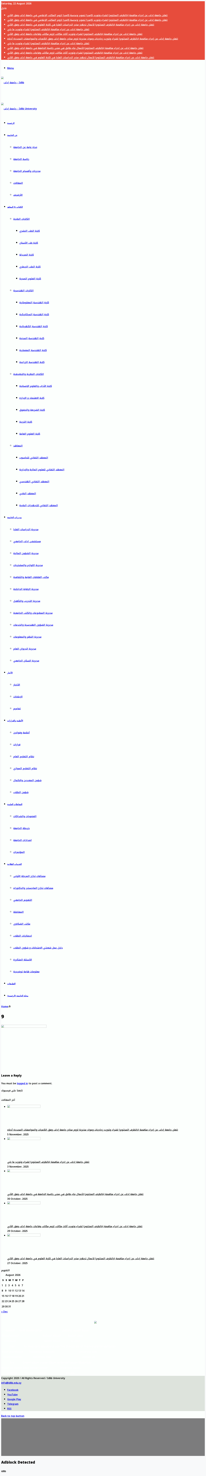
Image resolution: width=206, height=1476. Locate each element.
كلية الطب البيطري (30, 266)
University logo (88, 1351)
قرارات (16, 744)
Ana (12, 1362)
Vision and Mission (12, 1351)
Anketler (12, 1373)
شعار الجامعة (75, 1335)
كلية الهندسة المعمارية (33, 350)
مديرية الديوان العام (24, 648)
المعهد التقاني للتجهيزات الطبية (38, 505)
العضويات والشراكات (24, 816)
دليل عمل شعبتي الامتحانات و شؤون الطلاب (38, 947)
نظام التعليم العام (23, 756)
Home (4, 1006)
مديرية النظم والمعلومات (27, 637)
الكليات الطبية (21, 219)
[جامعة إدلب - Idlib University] (15, 94)
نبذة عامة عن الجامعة (25, 147)
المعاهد (18, 445)
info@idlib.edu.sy (11, 1383)
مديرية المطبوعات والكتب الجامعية (33, 613)
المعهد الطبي (27, 493)
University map (42, 1357)
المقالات (18, 183)
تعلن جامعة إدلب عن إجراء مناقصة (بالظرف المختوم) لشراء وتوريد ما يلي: (48, 29)
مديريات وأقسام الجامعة (27, 171)
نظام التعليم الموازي (25, 768)
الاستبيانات (10, 1340)
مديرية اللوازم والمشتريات (28, 565)
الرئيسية (10, 123)
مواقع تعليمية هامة (30, 1330)
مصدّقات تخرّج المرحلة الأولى (29, 876)
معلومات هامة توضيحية (26, 971)
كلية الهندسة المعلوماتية (34, 302)
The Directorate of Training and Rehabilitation (88, 1346)
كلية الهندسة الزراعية (31, 362)
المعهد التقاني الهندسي (34, 481)
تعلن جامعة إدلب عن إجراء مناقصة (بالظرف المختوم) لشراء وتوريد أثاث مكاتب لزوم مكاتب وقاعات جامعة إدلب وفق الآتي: (75, 34)
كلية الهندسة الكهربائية (33, 326)
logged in (22, 1083)
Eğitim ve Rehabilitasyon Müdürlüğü (70, 1362)
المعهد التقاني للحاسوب (33, 457)
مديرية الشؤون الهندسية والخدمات (33, 625)
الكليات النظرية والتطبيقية (28, 374)
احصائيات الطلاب (22, 935)
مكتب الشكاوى (21, 924)
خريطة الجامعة (21, 828)
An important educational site (42, 1346)
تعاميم (17, 708)
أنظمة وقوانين (21, 732)
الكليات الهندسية (23, 290)
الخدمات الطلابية (14, 864)
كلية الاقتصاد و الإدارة (31, 398)
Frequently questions (42, 1351)
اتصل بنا (75, 1340)
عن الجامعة (12, 135)
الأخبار (10, 673)
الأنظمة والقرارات (15, 721)
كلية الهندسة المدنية (31, 338)
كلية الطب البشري (29, 231)
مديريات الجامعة (14, 517)
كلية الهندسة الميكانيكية (34, 314)
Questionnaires (12, 1357)
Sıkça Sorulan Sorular (35, 1367)
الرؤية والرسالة (10, 1335)
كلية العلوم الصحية (30, 278)
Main (12, 1346)
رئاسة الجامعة (21, 159)
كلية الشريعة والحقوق (32, 410)
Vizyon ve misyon (12, 1367)
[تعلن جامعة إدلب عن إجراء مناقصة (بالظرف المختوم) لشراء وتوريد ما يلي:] (23, 1139)
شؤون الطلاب (21, 792)
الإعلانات (18, 696)
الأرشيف (18, 195)
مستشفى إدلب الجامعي (27, 541)
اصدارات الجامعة (22, 840)
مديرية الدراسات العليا (25, 529)
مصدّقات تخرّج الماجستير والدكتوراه (33, 888)
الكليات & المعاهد (15, 207)
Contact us (88, 1357)
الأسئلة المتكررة (22, 959)
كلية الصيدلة (26, 254)
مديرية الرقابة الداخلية (26, 589)
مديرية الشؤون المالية (26, 553)
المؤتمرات (19, 852)
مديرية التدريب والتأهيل (26, 601)
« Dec (4, 1311)
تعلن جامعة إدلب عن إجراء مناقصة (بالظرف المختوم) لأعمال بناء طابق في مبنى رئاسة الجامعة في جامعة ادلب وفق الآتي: (75, 48)
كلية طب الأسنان (28, 243)
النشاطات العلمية (14, 804)
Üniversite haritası (35, 1373)
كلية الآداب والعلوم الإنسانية (35, 386)
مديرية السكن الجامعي (26, 660)
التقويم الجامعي (22, 900)
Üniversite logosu (70, 1367)
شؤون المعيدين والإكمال (27, 780)
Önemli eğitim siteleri (35, 1362)
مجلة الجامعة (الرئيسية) (17, 996)
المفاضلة (18, 912)
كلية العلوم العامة (29, 433)
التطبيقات (11, 984)
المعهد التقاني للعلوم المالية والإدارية (41, 469)
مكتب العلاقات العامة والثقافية (31, 577)
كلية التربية (25, 422)
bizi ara (70, 1373)
